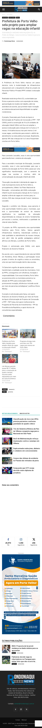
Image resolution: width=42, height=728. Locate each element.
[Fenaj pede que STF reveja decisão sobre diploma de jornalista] (7, 470)
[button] (3, 9)
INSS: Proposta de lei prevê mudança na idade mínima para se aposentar (25, 648)
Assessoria (11, 389)
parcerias (10, 392)
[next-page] (6, 478)
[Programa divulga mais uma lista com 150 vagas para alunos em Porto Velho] (28, 333)
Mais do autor (24, 413)
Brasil (13, 653)
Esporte (14, 664)
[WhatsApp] (18, 48)
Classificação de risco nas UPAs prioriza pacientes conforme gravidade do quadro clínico (25, 421)
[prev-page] (3, 478)
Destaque (9, 14)
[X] (9, 48)
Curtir (8, 538)
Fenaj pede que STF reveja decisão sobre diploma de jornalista (23, 470)
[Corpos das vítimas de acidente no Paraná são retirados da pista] (7, 460)
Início (3, 14)
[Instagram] (21, 709)
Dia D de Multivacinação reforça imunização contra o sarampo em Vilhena (26, 441)
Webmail (24, 720)
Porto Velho (12, 17)
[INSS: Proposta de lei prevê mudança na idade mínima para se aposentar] (6, 649)
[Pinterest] (13, 48)
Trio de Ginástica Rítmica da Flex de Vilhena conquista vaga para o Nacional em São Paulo (26, 431)
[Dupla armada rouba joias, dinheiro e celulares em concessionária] (7, 450)
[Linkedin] (23, 48)
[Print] (27, 48)
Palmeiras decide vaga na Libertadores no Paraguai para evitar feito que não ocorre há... (24, 659)
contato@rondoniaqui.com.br (24, 704)
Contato (17, 720)
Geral (18, 17)
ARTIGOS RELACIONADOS (10, 413)
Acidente (5, 463)
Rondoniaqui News (9, 41)
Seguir (21, 538)
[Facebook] (4, 48)
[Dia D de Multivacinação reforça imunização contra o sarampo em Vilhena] (7, 441)
